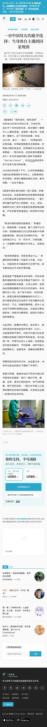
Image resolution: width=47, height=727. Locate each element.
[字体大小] (25, 19)
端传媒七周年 (13, 29)
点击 (32, 160)
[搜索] (38, 19)
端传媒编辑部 (22, 518)
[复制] (5, 106)
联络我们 (15, 694)
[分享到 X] (11, 106)
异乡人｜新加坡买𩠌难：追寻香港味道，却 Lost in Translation (17, 629)
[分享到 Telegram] (23, 106)
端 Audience (7, 617)
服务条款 (39, 714)
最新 (5, 567)
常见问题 (6, 698)
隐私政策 (30, 714)
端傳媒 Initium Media (17, 714)
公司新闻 (25, 698)
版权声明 (15, 698)
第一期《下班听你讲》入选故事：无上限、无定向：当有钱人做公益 (17, 610)
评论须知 (8, 551)
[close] (44, 7)
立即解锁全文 (23, 487)
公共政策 (24, 29)
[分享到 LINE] (29, 106)
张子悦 (5, 636)
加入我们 (25, 694)
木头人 (5, 596)
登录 (18, 501)
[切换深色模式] (33, 19)
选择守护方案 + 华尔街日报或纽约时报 (20, 495)
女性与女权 (35, 29)
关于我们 (6, 694)
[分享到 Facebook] (17, 106)
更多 (11, 567)
